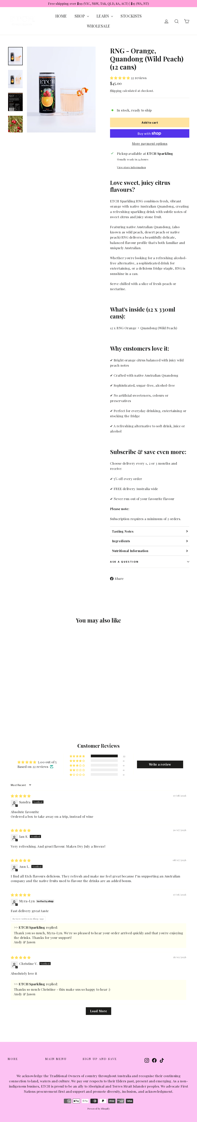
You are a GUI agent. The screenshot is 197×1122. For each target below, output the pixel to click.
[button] (120, 78)
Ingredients (121, 541)
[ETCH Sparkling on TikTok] (161, 1060)
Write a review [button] (160, 764)
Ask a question (124, 561)
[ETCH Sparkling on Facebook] (154, 1060)
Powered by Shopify (98, 1108)
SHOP (80, 15)
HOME (61, 15)
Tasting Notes (123, 531)
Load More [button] (98, 1011)
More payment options (150, 143)
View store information (131, 167)
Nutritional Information (130, 551)
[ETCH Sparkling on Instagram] (146, 1060)
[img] (21, 796)
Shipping (116, 91)
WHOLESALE (98, 25)
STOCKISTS (131, 15)
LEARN (103, 15)
